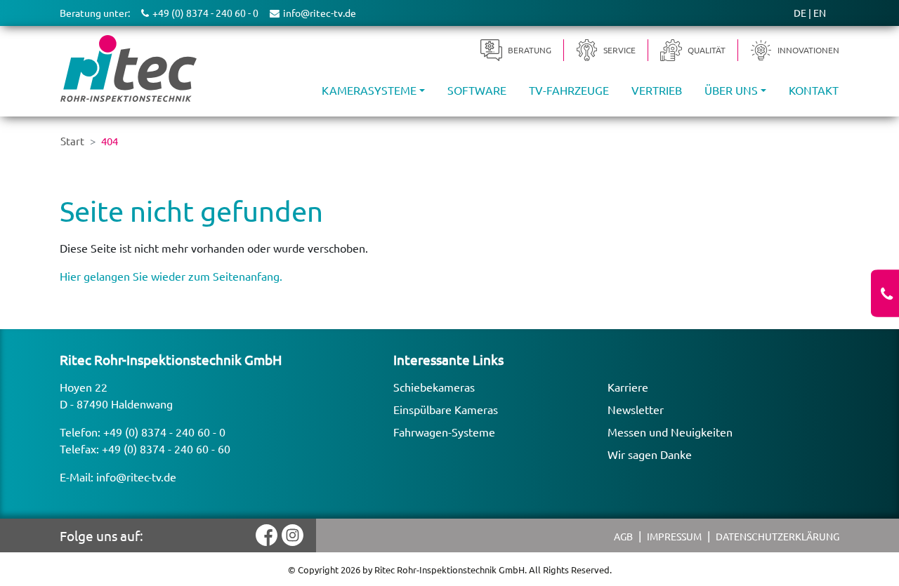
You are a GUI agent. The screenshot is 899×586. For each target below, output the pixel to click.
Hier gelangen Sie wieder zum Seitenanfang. (171, 276)
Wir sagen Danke (650, 454)
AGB (623, 536)
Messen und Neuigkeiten (670, 432)
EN (819, 12)
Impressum (674, 536)
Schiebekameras (434, 387)
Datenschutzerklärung (777, 536)
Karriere (628, 387)
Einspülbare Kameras (445, 409)
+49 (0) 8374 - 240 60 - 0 (164, 432)
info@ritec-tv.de (136, 477)
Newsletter (636, 409)
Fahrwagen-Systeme (444, 432)
